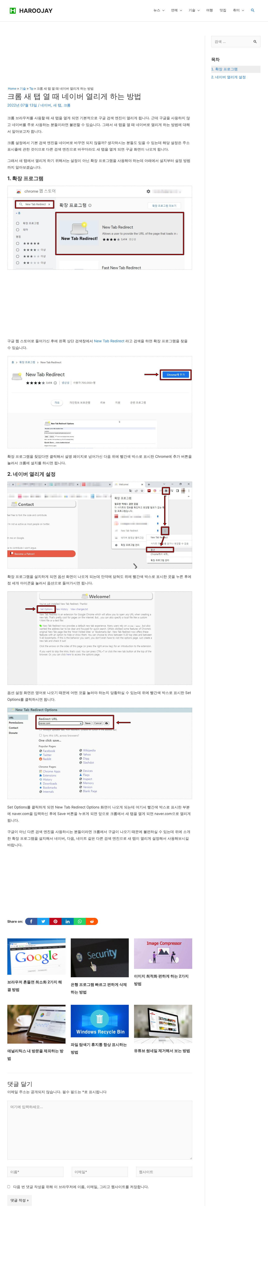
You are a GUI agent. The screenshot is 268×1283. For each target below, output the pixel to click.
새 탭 (57, 105)
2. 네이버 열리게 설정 (228, 77)
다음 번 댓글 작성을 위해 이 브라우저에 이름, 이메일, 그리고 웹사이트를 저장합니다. (81, 1187)
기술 (192, 10)
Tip (31, 88)
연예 (174, 10)
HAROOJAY (36, 10)
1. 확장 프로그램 (224, 69)
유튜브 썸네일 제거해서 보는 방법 (162, 1050)
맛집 (223, 10)
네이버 (45, 105)
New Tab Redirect (109, 341)
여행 (209, 10)
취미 (236, 10)
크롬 (67, 105)
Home (12, 88)
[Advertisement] (100, 60)
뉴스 (156, 10)
